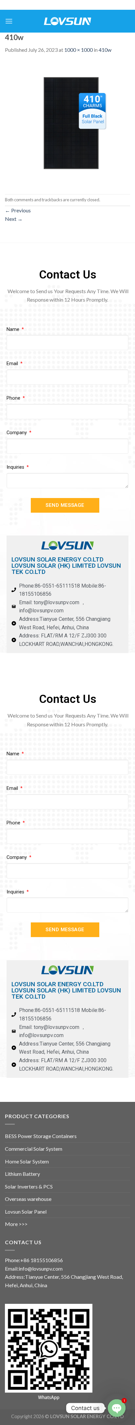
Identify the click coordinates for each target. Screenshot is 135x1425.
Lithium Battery (22, 1174)
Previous (18, 210)
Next (14, 219)
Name (14, 329)
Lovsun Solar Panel (26, 1211)
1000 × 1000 (78, 50)
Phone (14, 398)
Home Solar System (27, 1161)
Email (13, 363)
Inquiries (16, 467)
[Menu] (9, 21)
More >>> (16, 1224)
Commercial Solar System (33, 1149)
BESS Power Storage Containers (41, 1136)
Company (17, 432)
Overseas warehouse (28, 1199)
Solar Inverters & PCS (29, 1186)
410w (105, 50)
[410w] (67, 123)
